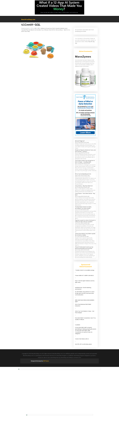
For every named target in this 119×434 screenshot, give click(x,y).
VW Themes (46, 361)
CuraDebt (77, 325)
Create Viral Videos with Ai (82, 339)
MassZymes (83, 56)
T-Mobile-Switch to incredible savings (85, 270)
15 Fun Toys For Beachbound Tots (83, 174)
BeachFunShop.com (28, 19)
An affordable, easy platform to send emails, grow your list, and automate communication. (84, 293)
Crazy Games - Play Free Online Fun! (84, 186)
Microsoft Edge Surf (79, 141)
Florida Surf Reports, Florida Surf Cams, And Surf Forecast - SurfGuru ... (85, 150)
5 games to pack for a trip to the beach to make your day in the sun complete (85, 221)
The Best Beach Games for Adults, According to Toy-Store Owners (83, 207)
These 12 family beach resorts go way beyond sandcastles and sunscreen (84, 247)
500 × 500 (37, 28)
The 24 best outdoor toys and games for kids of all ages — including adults (85, 161)
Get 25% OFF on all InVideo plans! (83, 344)
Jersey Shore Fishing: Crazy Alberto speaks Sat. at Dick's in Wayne (85, 234)
